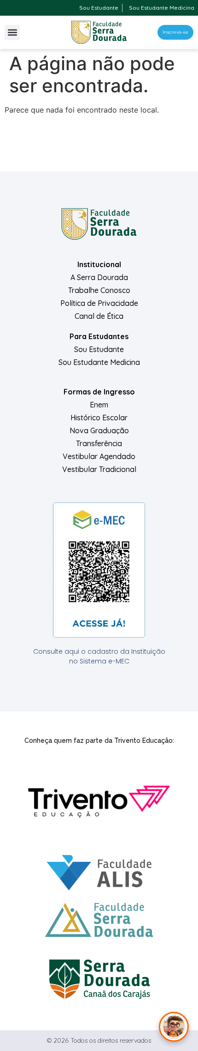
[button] (12, 32)
